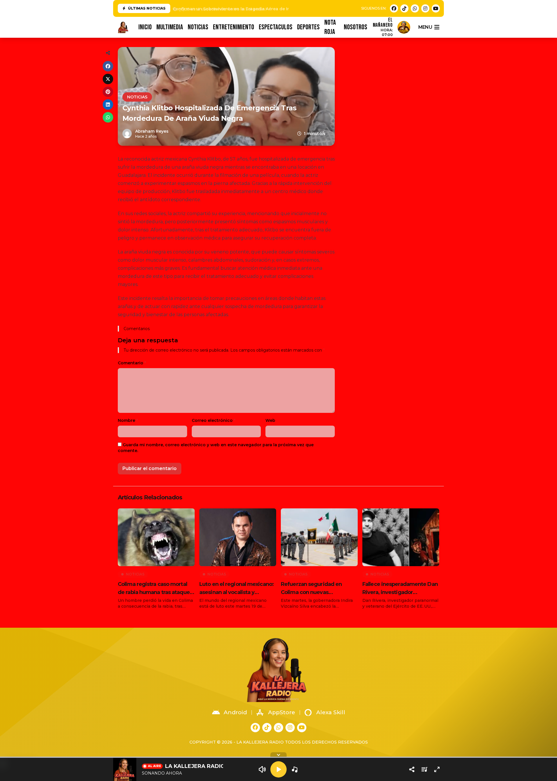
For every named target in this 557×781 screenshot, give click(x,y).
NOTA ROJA (330, 27)
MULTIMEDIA (169, 27)
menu (425, 27)
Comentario (132, 363)
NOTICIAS (198, 27)
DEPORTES (308, 27)
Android (235, 712)
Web (270, 420)
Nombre (128, 420)
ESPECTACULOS (275, 27)
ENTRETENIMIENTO (233, 27)
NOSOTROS (355, 27)
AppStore (281, 712)
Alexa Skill (330, 712)
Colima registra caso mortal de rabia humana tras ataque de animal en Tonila (154, 588)
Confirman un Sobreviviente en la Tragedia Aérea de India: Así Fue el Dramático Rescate (267, 8)
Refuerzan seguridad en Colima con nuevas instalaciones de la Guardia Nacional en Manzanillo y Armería (314, 588)
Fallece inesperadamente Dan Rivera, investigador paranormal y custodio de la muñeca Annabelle (400, 588)
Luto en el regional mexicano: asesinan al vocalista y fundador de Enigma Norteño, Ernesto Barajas (237, 588)
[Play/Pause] (278, 769)
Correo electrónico (213, 420)
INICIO (145, 27)
